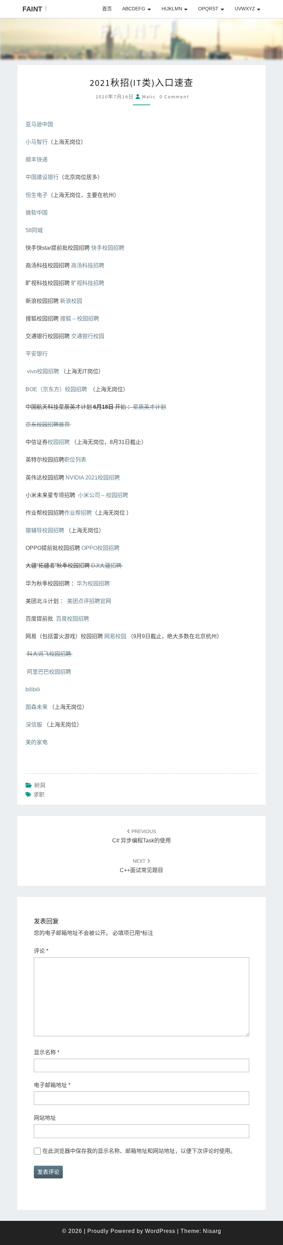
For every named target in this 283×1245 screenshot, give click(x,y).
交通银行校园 (87, 336)
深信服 (34, 725)
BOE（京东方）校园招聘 (56, 389)
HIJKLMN (172, 8)
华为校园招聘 (93, 583)
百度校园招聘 (72, 619)
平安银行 (37, 354)
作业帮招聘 (78, 513)
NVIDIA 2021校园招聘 (93, 478)
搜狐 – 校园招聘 (79, 319)
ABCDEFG (133, 8)
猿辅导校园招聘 (45, 530)
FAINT (32, 9)
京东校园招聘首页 (48, 424)
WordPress (160, 1231)
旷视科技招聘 (87, 283)
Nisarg (212, 1231)
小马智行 (37, 142)
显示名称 (46, 1052)
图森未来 (37, 707)
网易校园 (115, 636)
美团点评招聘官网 (89, 601)
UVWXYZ (245, 8)
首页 (107, 8)
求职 (39, 795)
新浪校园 (71, 301)
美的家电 (37, 742)
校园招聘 (59, 442)
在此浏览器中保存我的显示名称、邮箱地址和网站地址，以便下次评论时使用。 (139, 1151)
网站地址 (45, 1118)
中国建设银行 (42, 177)
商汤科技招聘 (87, 265)
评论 (41, 951)
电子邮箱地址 (52, 1085)
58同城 (34, 230)
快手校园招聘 (107, 248)
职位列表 (75, 460)
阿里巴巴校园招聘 (49, 672)
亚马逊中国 (39, 124)
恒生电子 (37, 195)
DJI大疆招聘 (106, 566)
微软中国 (37, 213)
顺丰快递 (37, 159)
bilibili (33, 689)
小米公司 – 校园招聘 (103, 495)
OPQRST (208, 8)
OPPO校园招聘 (100, 548)
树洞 (39, 785)
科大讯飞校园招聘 (49, 654)
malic (149, 96)
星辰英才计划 (149, 407)
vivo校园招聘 (43, 371)
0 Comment (174, 96)
